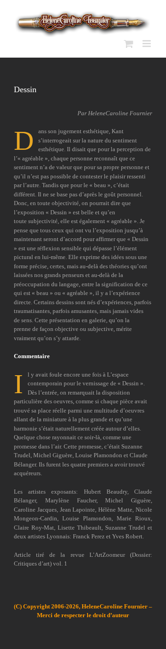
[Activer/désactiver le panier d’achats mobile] (128, 43)
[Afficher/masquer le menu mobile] (147, 43)
